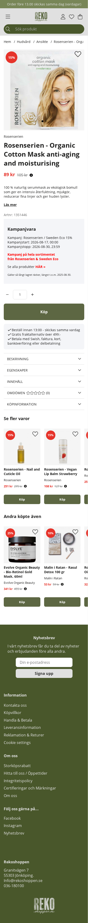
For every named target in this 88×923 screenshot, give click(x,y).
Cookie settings (17, 742)
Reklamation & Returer (24, 735)
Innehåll (15, 381)
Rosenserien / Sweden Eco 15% (47, 237)
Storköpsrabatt (17, 765)
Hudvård (24, 41)
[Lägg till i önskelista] (78, 54)
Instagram (13, 825)
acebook (13, 818)
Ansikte (42, 41)
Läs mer (10, 204)
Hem (7, 41)
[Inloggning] (63, 16)
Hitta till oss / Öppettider (25, 773)
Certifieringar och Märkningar (30, 788)
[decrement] (7, 294)
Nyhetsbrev (14, 833)
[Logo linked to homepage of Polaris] (41, 16)
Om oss (10, 795)
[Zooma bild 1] (44, 90)
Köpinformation (22, 404)
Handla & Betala (18, 720)
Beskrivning (17, 359)
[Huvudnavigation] (8, 16)
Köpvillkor (12, 712)
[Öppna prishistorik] (31, 175)
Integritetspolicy (18, 780)
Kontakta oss (15, 705)
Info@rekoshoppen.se (23, 880)
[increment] (32, 294)
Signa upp (44, 673)
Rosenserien (13, 136)
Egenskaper (17, 370)
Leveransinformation (22, 727)
